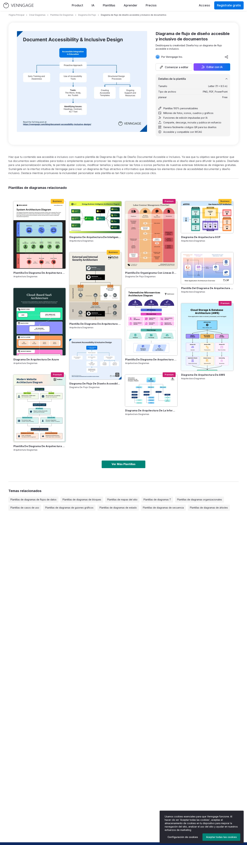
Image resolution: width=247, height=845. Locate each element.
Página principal (16, 15)
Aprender (130, 5)
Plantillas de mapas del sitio (122, 499)
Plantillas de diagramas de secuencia (163, 507)
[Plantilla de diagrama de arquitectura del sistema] (39, 235)
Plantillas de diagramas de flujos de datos (33, 499)
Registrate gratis (229, 5)
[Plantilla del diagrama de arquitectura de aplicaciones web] (207, 268)
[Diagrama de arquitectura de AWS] (207, 337)
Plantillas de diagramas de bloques (82, 499)
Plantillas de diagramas (61, 15)
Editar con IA (215, 67)
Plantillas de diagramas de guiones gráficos (69, 507)
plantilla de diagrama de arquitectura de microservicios (151, 359)
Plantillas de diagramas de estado (118, 507)
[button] (174, 67)
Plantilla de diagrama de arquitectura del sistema (39, 272)
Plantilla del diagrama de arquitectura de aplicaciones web (207, 288)
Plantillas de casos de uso (24, 507)
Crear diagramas (37, 15)
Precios (151, 5)
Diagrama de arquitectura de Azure (36, 359)
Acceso (204, 5)
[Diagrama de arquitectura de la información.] (151, 390)
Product (77, 5)
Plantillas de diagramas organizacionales (199, 499)
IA (93, 5)
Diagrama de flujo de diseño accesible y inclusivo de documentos (95, 383)
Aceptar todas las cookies (221, 837)
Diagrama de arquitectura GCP (201, 237)
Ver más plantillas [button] (123, 464)
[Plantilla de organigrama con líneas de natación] (151, 235)
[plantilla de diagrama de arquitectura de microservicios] (151, 321)
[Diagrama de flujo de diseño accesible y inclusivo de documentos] (95, 359)
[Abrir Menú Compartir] (226, 57)
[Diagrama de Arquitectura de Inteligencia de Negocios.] (95, 217)
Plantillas (109, 5)
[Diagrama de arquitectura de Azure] (39, 321)
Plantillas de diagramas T (157, 499)
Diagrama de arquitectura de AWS (203, 374)
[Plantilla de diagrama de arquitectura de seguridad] (95, 286)
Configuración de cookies (183, 837)
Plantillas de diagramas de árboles (209, 507)
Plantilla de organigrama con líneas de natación (151, 272)
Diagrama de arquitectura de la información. (151, 410)
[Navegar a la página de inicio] (18, 5)
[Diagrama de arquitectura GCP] (207, 217)
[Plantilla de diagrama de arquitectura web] (39, 408)
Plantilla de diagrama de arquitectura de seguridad (95, 323)
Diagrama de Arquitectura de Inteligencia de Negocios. (95, 237)
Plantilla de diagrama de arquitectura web (39, 446)
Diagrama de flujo (87, 15)
